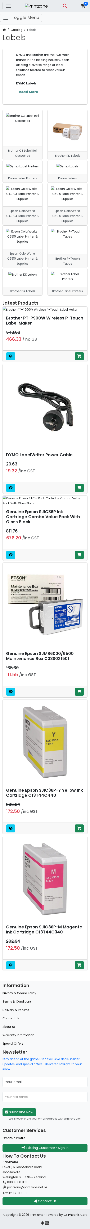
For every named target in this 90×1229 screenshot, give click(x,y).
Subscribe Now (20, 1112)
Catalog (16, 30)
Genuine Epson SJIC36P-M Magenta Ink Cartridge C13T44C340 (44, 929)
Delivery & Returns (16, 1010)
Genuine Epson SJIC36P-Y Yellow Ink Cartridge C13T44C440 (44, 792)
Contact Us (11, 1018)
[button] (65, 5)
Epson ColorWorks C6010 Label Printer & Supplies (67, 216)
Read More (28, 91)
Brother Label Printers (67, 291)
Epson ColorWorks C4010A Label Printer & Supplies (22, 216)
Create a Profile (14, 1138)
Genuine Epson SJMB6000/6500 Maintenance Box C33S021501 (40, 656)
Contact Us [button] (47, 1201)
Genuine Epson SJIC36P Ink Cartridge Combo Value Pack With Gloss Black (43, 517)
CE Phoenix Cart (75, 1215)
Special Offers (13, 1043)
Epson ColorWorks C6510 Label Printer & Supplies (22, 258)
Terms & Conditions (17, 1001)
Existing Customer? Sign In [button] (46, 1147)
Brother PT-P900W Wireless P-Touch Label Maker (44, 320)
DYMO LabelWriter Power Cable (39, 455)
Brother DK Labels (22, 291)
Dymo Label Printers (22, 178)
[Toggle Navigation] (8, 6)
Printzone (37, 1215)
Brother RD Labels (67, 156)
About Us (9, 1027)
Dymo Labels (67, 178)
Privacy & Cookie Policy (19, 993)
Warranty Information (18, 1035)
